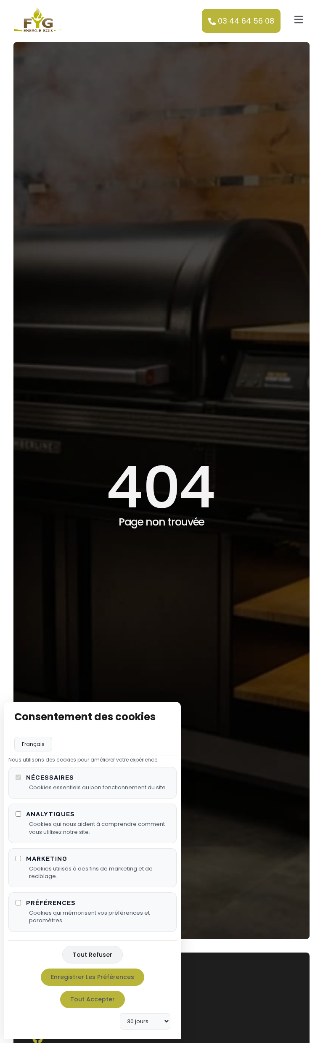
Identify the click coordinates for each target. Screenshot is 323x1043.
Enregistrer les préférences (92, 977)
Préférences (51, 903)
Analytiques (50, 814)
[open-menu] (299, 21)
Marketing (46, 858)
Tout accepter (92, 999)
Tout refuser (92, 954)
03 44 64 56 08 (246, 21)
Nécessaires (50, 777)
